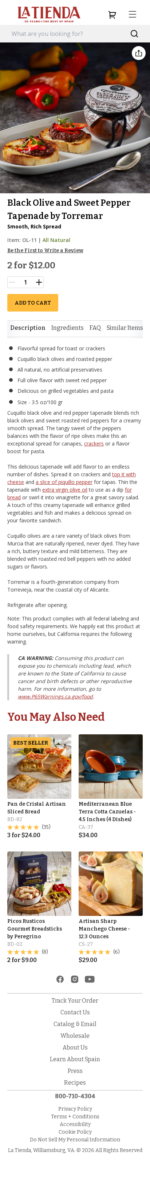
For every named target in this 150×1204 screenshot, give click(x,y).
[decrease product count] (12, 282)
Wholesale (75, 1035)
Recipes (75, 1082)
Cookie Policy (75, 1132)
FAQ (95, 327)
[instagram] (74, 979)
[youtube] (90, 979)
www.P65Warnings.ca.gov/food (55, 696)
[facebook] (60, 979)
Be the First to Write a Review (45, 250)
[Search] (134, 34)
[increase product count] (39, 282)
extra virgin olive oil (64, 489)
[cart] (112, 14)
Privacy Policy (75, 1109)
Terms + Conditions (75, 1117)
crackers (94, 443)
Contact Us (75, 1012)
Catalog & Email (75, 1024)
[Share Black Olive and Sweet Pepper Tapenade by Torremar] (139, 53)
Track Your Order (75, 1000)
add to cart (33, 303)
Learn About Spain (75, 1059)
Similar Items (125, 327)
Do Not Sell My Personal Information (75, 1140)
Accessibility (75, 1124)
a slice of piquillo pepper (64, 481)
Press (75, 1070)
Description (28, 327)
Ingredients (67, 327)
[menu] (132, 14)
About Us (75, 1047)
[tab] (27, 328)
